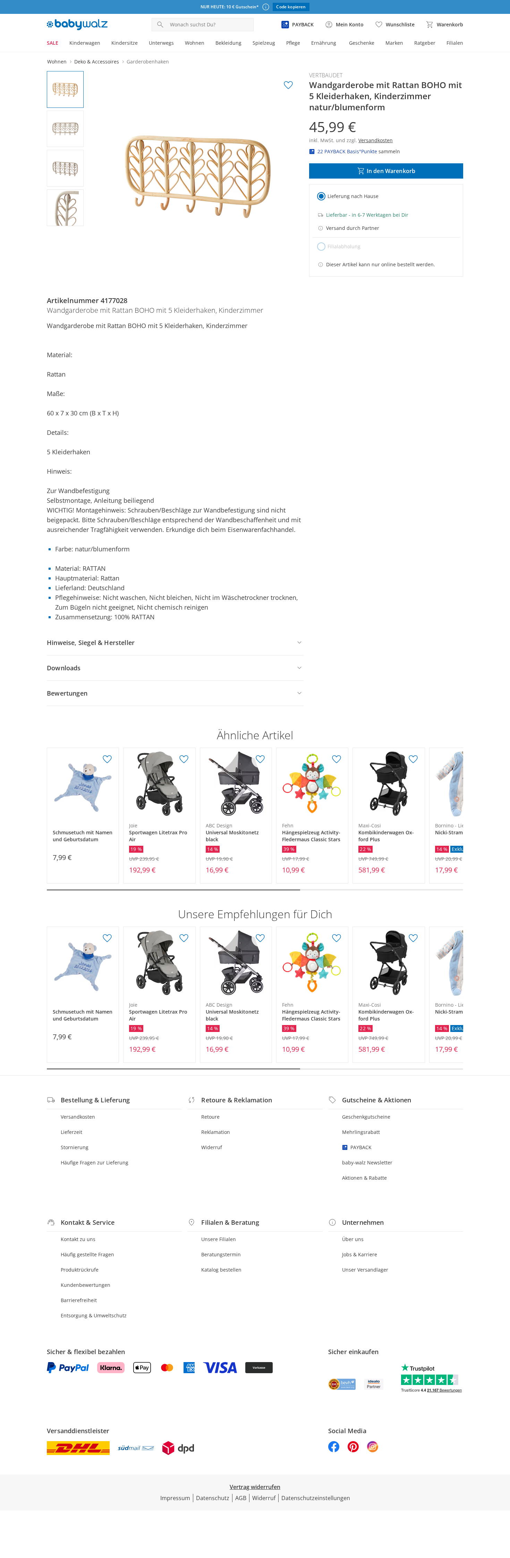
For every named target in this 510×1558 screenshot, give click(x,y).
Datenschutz (212, 1498)
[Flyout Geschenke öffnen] (377, 43)
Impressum (175, 1498)
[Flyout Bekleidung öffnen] (244, 43)
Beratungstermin (221, 1254)
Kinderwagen (84, 43)
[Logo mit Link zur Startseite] (77, 24)
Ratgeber (424, 43)
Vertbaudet (325, 75)
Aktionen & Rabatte (364, 1177)
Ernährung (323, 43)
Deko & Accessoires (96, 61)
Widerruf (211, 1147)
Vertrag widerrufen (255, 1487)
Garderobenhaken (148, 61)
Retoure (210, 1116)
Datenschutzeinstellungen (315, 1498)
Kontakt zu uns (78, 1239)
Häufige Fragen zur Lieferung (94, 1162)
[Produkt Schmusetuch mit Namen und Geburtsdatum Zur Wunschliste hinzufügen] (107, 759)
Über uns (353, 1239)
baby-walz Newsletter (367, 1162)
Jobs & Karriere (359, 1254)
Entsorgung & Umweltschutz (94, 1315)
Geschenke (361, 43)
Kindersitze (124, 43)
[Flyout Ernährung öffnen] (339, 43)
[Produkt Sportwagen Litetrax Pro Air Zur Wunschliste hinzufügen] (184, 759)
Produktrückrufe (80, 1269)
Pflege (293, 43)
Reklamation (215, 1132)
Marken (394, 43)
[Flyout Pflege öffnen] (303, 43)
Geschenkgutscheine (366, 1116)
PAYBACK (361, 1147)
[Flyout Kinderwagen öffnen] (103, 43)
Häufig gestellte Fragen (87, 1254)
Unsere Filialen (218, 1239)
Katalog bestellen (221, 1269)
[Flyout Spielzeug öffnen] (278, 43)
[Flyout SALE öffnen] (61, 43)
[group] (198, 175)
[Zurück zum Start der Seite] (501, 1508)
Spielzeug (264, 43)
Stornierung (74, 1147)
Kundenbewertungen (85, 1285)
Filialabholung (344, 246)
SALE (52, 43)
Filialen (455, 43)
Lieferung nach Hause (353, 196)
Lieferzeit (71, 1132)
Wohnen (194, 43)
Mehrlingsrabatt (361, 1132)
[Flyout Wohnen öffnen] (207, 43)
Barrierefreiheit (79, 1300)
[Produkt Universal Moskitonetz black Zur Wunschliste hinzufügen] (260, 759)
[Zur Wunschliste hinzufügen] (288, 85)
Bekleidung (228, 43)
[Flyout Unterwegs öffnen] (176, 43)
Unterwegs (161, 43)
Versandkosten (78, 1116)
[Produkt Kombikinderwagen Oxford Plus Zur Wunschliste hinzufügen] (413, 759)
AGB (240, 1498)
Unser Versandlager (365, 1269)
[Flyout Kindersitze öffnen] (140, 43)
